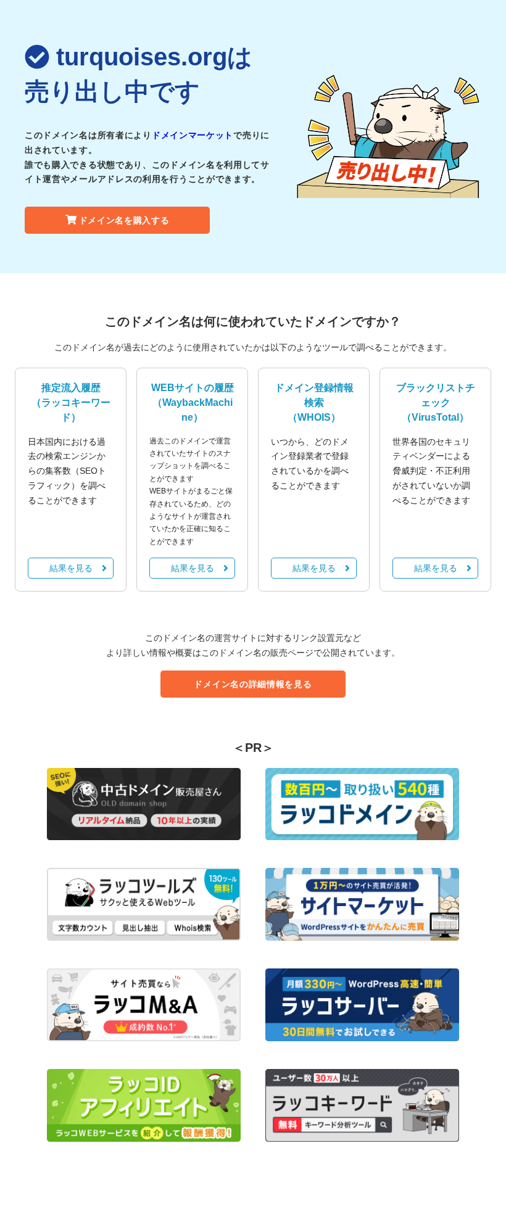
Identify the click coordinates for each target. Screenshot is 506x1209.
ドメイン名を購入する (124, 220)
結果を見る (71, 568)
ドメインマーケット (192, 135)
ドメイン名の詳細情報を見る (253, 684)
